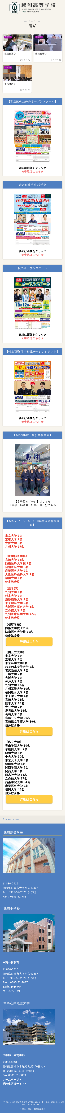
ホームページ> (12, 1079)
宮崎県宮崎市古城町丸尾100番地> (24, 1066)
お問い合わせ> (12, 986)
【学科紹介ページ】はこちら (33, 501)
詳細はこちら (29, 641)
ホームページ (11, 990)
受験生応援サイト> (15, 1083)
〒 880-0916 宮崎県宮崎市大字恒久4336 (21, 1102)
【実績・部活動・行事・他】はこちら (32, 505)
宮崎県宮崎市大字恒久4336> (20, 887)
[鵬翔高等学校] (32, 12)
